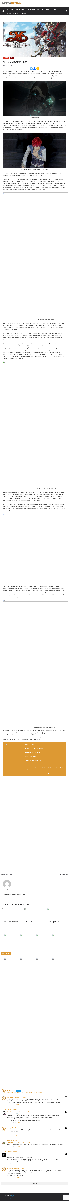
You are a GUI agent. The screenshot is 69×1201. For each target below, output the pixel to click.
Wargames (31, 9)
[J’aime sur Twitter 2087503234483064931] (13, 1105)
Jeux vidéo (10, 9)
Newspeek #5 (54, 922)
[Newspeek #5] (57, 909)
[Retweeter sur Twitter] (5, 1109)
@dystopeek (17, 1097)
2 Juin (29, 1112)
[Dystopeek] (3, 11)
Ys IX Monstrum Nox (37, 748)
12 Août (24, 1097)
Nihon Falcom (36, 752)
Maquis (29, 922)
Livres (54, 9)
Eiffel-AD (14, 65)
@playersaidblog (21, 1142)
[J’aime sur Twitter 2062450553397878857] (13, 1135)
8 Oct (23, 1168)
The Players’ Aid (11, 1142)
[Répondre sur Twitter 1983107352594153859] (7, 1163)
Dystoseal (24, 13)
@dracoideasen (22, 1112)
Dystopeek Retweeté (12, 1109)
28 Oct (28, 1154)
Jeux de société (20, 9)
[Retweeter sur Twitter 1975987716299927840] (10, 1177)
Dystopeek (10, 1097)
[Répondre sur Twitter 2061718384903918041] (7, 1122)
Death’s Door (7, 874)
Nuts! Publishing (11, 1154)
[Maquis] (34, 909)
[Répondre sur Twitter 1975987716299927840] (7, 1177)
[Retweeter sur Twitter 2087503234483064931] (10, 1105)
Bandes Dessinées (12, 13)
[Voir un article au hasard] (66, 11)
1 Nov (28, 1142)
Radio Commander (10, 922)
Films (47, 9)
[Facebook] (34, 68)
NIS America (32, 756)
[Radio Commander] (11, 909)
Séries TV (40, 9)
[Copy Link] (37, 68)
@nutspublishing (21, 1154)
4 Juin (23, 1128)
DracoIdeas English (12, 1112)
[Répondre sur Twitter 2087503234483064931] (7, 1105)
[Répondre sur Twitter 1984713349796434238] (7, 1147)
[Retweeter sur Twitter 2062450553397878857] (10, 1135)
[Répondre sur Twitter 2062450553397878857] (7, 1135)
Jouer (12, 57)
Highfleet (63, 874)
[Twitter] (31, 68)
